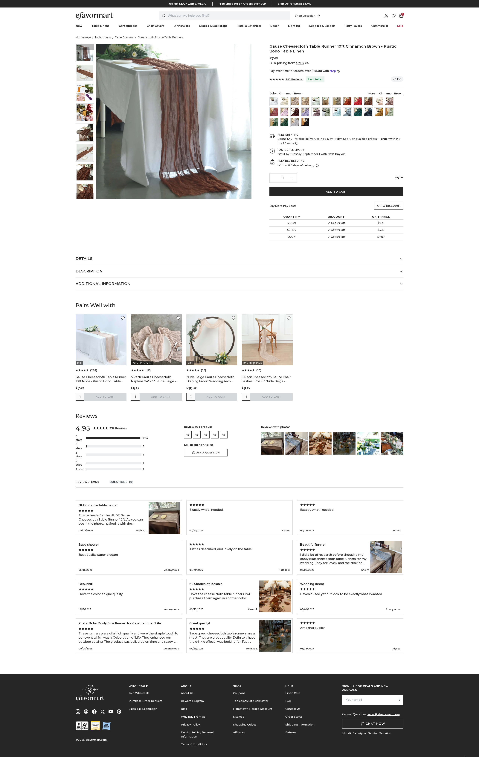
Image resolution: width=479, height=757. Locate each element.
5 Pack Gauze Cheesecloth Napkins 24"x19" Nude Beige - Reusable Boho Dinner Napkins (154, 379)
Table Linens (100, 26)
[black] (305, 122)
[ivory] (315, 101)
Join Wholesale (139, 693)
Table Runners (124, 37)
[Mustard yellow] (378, 111)
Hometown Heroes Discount (252, 709)
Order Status (294, 716)
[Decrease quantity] (274, 178)
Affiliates (239, 732)
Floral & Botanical (249, 26)
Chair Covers (155, 26)
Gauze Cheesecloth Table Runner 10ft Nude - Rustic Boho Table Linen (101, 379)
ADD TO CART (336, 191)
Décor (274, 26)
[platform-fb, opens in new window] (94, 711)
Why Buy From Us (193, 716)
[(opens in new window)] (82, 725)
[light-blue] (336, 111)
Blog (184, 709)
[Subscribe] (399, 700)
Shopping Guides (245, 724)
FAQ (288, 701)
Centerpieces (128, 26)
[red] (357, 101)
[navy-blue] (368, 111)
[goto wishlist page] (393, 15)
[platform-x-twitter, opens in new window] (102, 711)
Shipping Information (300, 724)
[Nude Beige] (294, 101)
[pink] (284, 111)
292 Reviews (294, 79)
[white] (273, 101)
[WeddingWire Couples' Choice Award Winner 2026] (95, 725)
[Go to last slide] (85, 47)
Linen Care (292, 693)
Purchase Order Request (145, 701)
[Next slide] (85, 196)
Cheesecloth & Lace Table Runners (160, 37)
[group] (85, 53)
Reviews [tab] (87, 482)
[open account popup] (386, 15)
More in (385, 93)
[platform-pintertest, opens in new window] (119, 711)
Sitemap (238, 716)
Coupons (239, 693)
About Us (187, 693)
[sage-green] (389, 111)
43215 (325, 139)
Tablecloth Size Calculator (250, 701)
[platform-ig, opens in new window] (78, 711)
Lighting (294, 26)
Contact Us (292, 709)
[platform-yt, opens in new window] (111, 711)
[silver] (294, 122)
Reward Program (192, 701)
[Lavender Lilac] (305, 111)
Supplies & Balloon (322, 26)
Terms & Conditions (194, 744)
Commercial (379, 26)
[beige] (305, 101)
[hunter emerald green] (284, 122)
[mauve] (273, 111)
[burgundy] (294, 111)
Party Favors (353, 26)
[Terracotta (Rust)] (347, 101)
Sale (400, 26)
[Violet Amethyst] (315, 111)
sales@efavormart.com (383, 714)
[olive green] (273, 122)
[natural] (336, 101)
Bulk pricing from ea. (289, 63)
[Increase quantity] (292, 178)
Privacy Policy (190, 724)
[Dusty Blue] (347, 111)
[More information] (296, 143)
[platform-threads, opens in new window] (86, 711)
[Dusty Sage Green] (326, 111)
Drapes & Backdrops (213, 26)
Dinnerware (182, 26)
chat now (375, 724)
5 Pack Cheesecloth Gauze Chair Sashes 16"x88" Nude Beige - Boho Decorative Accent (266, 379)
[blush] (378, 101)
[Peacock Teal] (357, 111)
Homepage (83, 37)
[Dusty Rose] (389, 101)
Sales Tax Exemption (143, 709)
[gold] (326, 101)
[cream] (284, 101)
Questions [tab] (121, 482)
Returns (290, 732)
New (79, 26)
